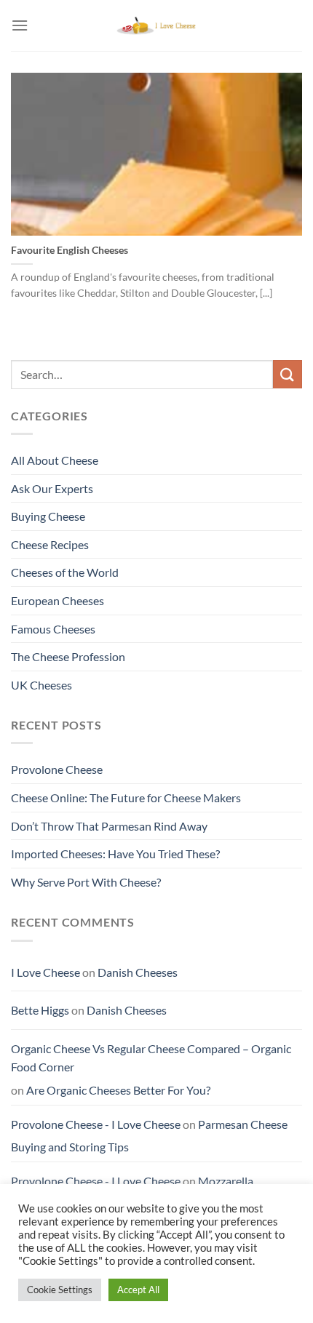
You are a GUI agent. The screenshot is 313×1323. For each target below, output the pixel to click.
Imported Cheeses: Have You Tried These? (115, 853)
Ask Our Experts (52, 488)
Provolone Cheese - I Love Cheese (96, 1124)
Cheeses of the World (65, 572)
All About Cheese (54, 460)
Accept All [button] (138, 1289)
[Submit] (287, 374)
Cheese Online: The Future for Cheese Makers (126, 797)
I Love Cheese (45, 972)
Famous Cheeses (53, 629)
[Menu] (19, 25)
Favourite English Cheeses (69, 250)
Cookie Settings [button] (59, 1289)
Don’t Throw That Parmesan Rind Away (109, 826)
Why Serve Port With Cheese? (86, 882)
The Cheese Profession (68, 656)
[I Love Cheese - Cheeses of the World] (156, 25)
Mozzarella (225, 1181)
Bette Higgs (40, 1010)
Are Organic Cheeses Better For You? (118, 1090)
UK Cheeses (41, 685)
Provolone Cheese (57, 769)
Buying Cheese (48, 516)
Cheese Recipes (50, 544)
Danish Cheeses (138, 972)
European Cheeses (57, 600)
